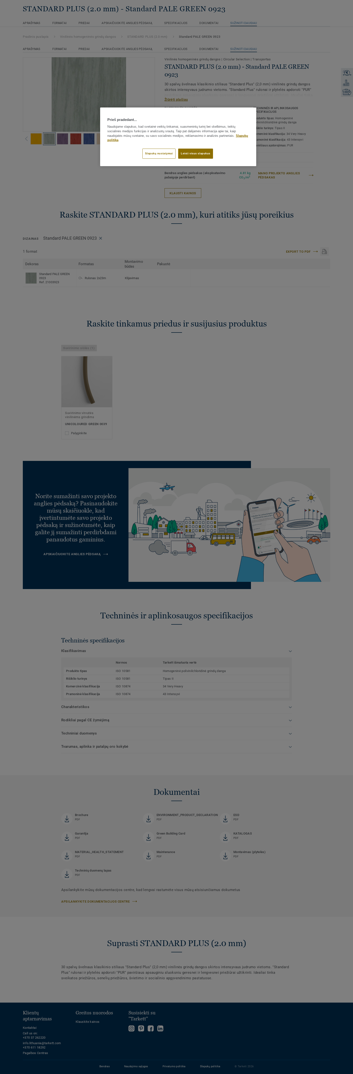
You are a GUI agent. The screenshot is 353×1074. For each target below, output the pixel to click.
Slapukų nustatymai (159, 153)
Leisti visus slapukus (195, 153)
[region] (178, 136)
